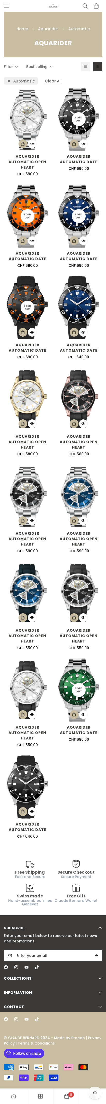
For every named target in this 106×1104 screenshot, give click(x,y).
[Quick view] (32, 143)
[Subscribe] (96, 955)
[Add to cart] (23, 143)
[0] (96, 6)
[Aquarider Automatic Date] (78, 307)
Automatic (24, 81)
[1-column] (85, 66)
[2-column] (97, 66)
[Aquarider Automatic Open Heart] (27, 119)
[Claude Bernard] (53, 6)
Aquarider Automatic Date (79, 159)
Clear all (53, 81)
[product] (14, 1096)
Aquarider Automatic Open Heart (27, 162)
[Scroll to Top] (97, 1076)
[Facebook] (6, 967)
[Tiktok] (37, 967)
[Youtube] (26, 967)
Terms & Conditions (36, 1043)
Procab (78, 1037)
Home (22, 29)
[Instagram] (16, 967)
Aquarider (48, 29)
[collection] (40, 1096)
